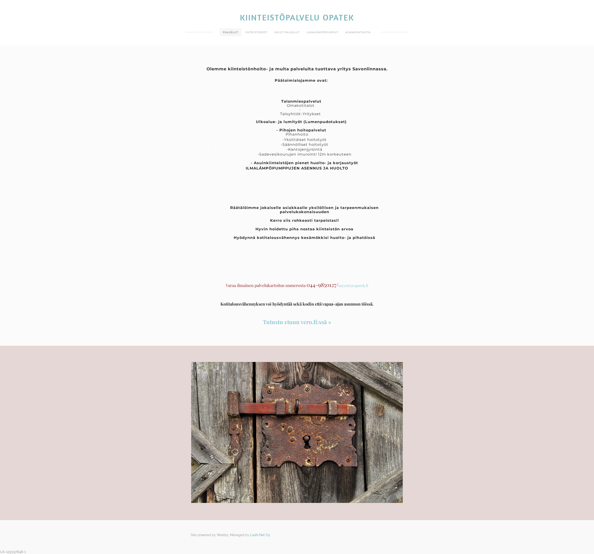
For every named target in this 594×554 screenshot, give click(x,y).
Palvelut (230, 32)
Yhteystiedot (256, 32)
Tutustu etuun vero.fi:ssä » (297, 322)
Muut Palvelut (287, 32)
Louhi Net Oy (260, 535)
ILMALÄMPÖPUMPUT (322, 32)
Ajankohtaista (358, 32)
